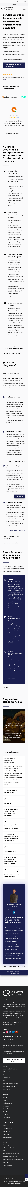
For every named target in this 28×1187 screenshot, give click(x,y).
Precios (5, 1075)
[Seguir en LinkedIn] (14, 912)
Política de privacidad (9, 1148)
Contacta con (6, 1089)
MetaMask (6, 1106)
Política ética (6, 1162)
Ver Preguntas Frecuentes (14, 427)
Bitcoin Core (6, 1109)
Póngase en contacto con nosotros (14, 1060)
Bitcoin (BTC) (6, 1125)
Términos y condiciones (9, 1145)
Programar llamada (16, 530)
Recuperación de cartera (10, 1069)
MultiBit (5, 1112)
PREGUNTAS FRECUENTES (10, 1083)
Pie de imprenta (7, 1165)
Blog (4, 1081)
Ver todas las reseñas (11, 70)
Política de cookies (8, 1151)
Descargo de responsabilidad (11, 1154)
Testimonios (6, 1078)
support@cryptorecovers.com (14, 909)
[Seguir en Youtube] (16, 1032)
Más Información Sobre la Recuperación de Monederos (13, 347)
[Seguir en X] (4, 1032)
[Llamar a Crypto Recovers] (26, 1176)
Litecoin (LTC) (6, 1131)
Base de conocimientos (9, 1086)
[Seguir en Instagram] (7, 1032)
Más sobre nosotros (16, 461)
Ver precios (19, 496)
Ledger (5, 1097)
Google (6, 79)
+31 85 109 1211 (14, 907)
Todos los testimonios (13, 133)
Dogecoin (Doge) (7, 1137)
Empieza (6, 687)
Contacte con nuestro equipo (11, 537)
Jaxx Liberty (6, 1118)
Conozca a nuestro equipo (13, 353)
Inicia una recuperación (9, 2)
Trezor (4, 1100)
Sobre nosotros (7, 1072)
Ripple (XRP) (6, 1134)
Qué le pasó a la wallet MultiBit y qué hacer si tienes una (14, 726)
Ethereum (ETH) (7, 1128)
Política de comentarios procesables (13, 1160)
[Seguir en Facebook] (10, 1032)
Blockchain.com (7, 1103)
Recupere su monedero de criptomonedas (13, 65)
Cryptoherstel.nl (16, 1181)
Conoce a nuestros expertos (13, 966)
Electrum (5, 1115)
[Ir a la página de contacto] (26, 1179)
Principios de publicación (10, 1157)
